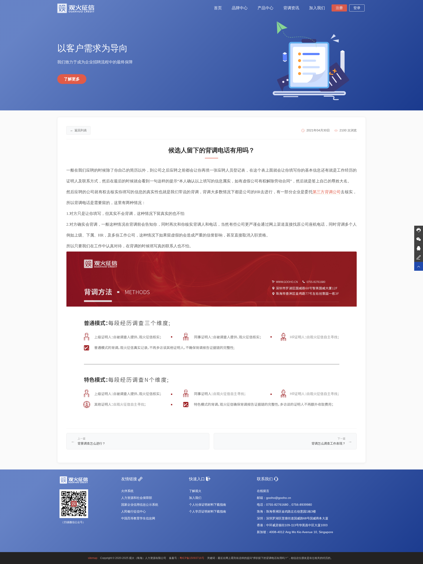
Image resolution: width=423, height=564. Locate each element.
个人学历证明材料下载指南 (207, 511)
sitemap (92, 558)
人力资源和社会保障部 (136, 498)
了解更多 (72, 79)
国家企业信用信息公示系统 (139, 504)
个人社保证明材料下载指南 (207, 504)
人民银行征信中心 (133, 511)
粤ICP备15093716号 (192, 558)
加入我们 (195, 498)
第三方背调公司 (327, 192)
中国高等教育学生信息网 (138, 518)
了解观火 (195, 491)
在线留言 (263, 491)
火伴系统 (127, 491)
